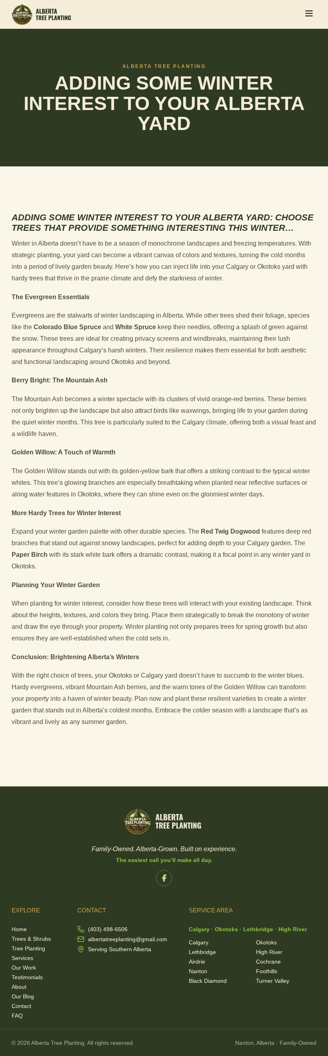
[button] (309, 14)
